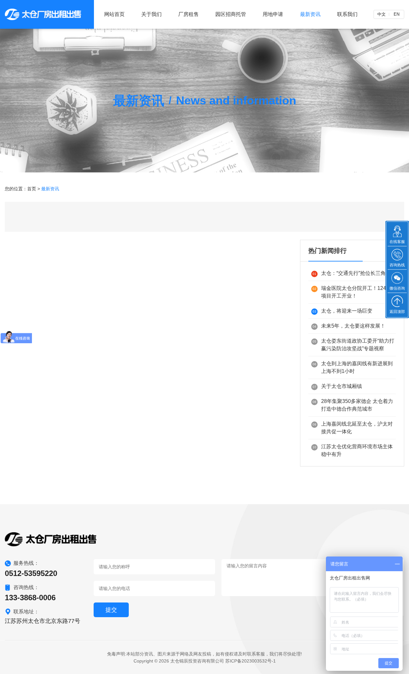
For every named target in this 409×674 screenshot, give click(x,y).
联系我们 (347, 14)
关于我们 (151, 14)
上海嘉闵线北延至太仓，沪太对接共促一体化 (353, 427)
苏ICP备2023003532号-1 (250, 660)
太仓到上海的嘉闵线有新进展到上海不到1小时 (353, 367)
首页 (31, 188)
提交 (111, 610)
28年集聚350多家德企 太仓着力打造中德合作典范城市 (353, 405)
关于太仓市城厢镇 (337, 386)
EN (396, 14)
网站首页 (114, 14)
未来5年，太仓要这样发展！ (349, 326)
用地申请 (273, 14)
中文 (381, 14)
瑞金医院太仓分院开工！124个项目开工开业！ (352, 292)
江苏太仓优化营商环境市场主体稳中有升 (353, 450)
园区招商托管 (230, 14)
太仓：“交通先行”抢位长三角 (349, 273)
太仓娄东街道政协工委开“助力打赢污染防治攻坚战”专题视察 (353, 344)
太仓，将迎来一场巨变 (342, 311)
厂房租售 (188, 14)
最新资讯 (310, 14)
